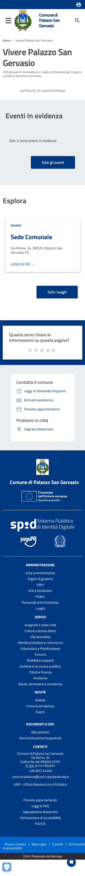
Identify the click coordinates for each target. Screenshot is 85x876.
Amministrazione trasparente (40, 738)
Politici (40, 596)
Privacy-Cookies (15, 844)
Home (7, 40)
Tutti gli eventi (53, 162)
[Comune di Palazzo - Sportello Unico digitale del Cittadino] (23, 20)
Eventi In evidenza (34, 115)
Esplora (14, 200)
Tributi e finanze (40, 672)
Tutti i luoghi (57, 292)
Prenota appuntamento (40, 800)
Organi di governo (40, 578)
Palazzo (16, 225)
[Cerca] (77, 20)
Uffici (40, 584)
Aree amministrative (40, 573)
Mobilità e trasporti (40, 660)
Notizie (40, 700)
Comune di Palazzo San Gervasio (49, 20)
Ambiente (40, 678)
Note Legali (39, 844)
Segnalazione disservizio (40, 811)
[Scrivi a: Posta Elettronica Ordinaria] (40, 781)
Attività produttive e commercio (40, 642)
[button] (78, 4)
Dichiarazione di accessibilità (40, 817)
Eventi (40, 712)
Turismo (40, 654)
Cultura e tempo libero (40, 630)
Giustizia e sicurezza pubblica (40, 666)
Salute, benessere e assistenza (40, 684)
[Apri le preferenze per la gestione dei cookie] (8, 868)
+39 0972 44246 (40, 770)
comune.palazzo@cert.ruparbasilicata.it (40, 776)
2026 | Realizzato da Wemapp (42, 856)
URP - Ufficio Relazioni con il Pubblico (40, 784)
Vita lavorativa (40, 636)
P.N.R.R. (40, 823)
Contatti (40, 746)
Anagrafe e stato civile (40, 625)
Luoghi (40, 608)
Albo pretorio (40, 732)
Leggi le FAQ (40, 806)
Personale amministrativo (40, 602)
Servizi (40, 617)
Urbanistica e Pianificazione (40, 648)
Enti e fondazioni (40, 590)
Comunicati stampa (40, 706)
